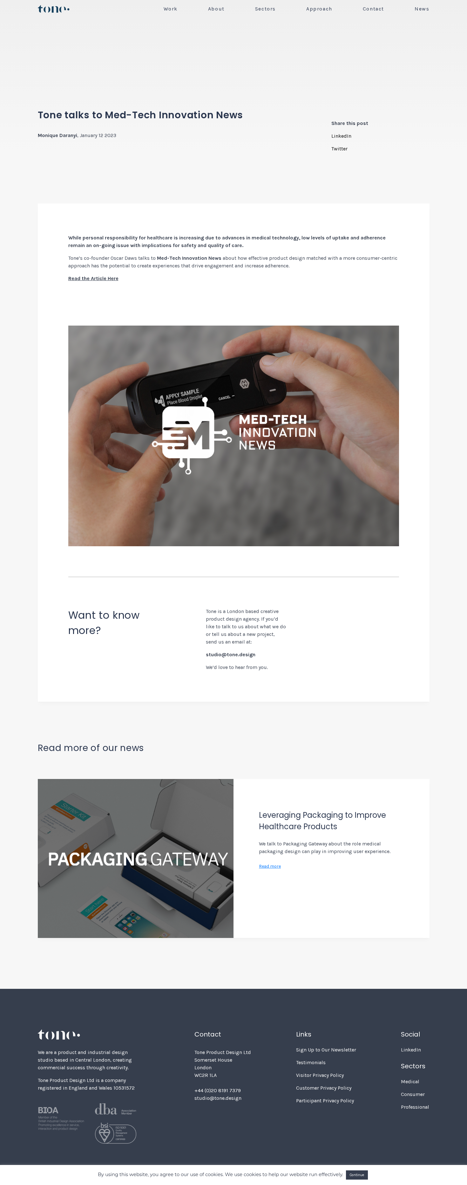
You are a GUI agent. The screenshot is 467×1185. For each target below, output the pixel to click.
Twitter (339, 149)
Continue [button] (357, 1175)
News (422, 9)
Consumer (413, 1094)
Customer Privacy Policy (323, 1088)
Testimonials (311, 1062)
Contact (373, 9)
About (216, 9)
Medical (410, 1081)
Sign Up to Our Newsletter (326, 1050)
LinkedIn (341, 136)
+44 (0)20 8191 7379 (217, 1090)
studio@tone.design (217, 1098)
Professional (415, 1107)
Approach (319, 9)
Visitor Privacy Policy (320, 1075)
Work (170, 9)
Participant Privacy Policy (325, 1101)
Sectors (265, 9)
